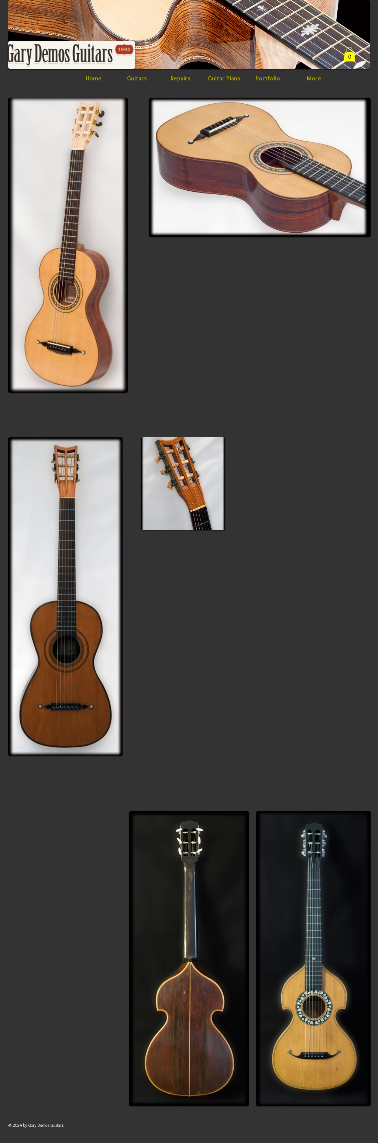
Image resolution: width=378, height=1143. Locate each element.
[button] (349, 54)
